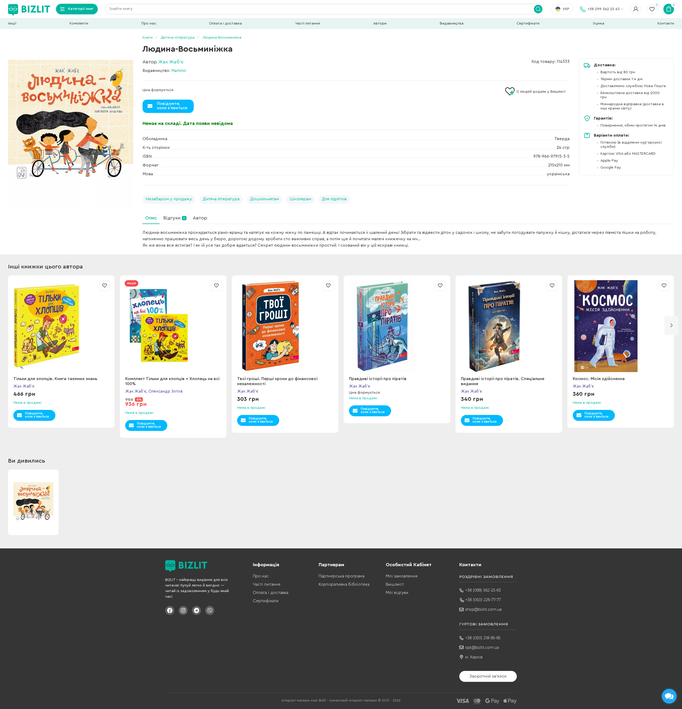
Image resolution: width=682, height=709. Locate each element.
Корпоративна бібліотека (344, 584)
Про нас (148, 23)
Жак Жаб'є (171, 61)
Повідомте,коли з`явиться (172, 105)
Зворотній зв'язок (488, 676)
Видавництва (452, 23)
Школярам (300, 199)
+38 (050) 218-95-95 (483, 637)
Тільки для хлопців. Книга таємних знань (55, 379)
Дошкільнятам (264, 199)
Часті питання (307, 23)
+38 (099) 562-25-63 (483, 590)
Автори (380, 23)
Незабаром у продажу (169, 199)
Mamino (178, 70)
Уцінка (598, 23)
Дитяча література (221, 199)
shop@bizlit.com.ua (483, 609)
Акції (12, 23)
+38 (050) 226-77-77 (483, 599)
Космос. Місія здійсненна (599, 379)
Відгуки (174, 217)
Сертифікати (528, 23)
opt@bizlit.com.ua (482, 647)
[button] (671, 325)
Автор (200, 217)
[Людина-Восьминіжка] (70, 122)
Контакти (665, 23)
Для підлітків (334, 199)
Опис (151, 217)
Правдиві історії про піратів (378, 379)
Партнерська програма (341, 576)
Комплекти (79, 23)
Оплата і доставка (225, 23)
